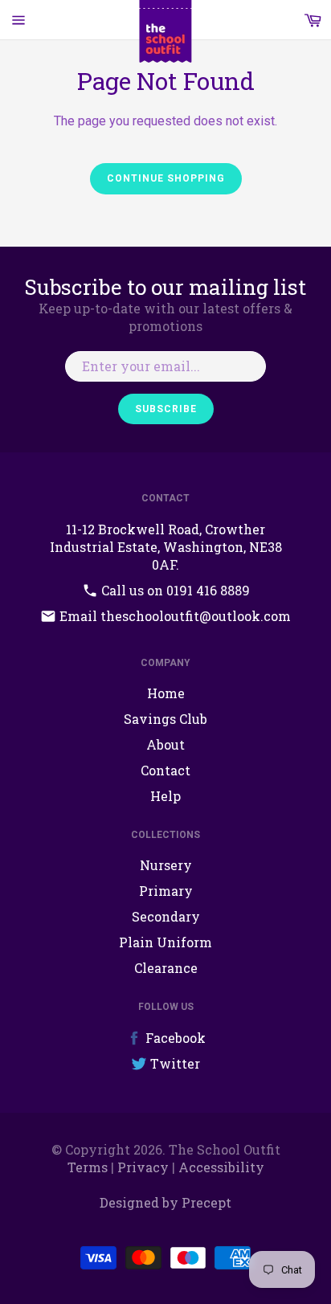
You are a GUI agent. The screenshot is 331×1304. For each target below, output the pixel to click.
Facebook (174, 1037)
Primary (166, 890)
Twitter (173, 1063)
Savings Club (165, 718)
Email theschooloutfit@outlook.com (173, 615)
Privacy (143, 1167)
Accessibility (221, 1167)
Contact (165, 770)
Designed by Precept (165, 1202)
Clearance (166, 967)
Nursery (166, 864)
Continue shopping (166, 178)
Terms (87, 1167)
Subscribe (166, 409)
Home (166, 693)
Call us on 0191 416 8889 (174, 590)
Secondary (166, 916)
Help (165, 795)
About (165, 744)
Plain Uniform (165, 942)
